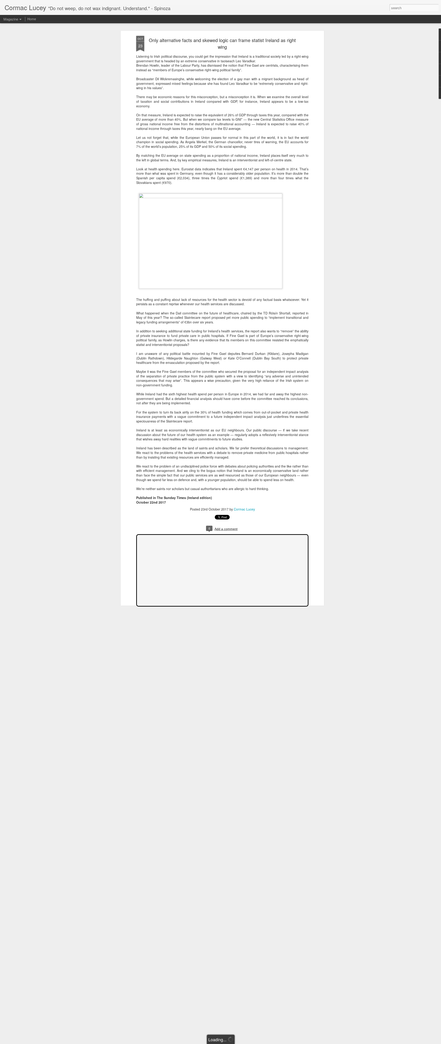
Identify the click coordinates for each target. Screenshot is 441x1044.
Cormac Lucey (244, 509)
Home (31, 19)
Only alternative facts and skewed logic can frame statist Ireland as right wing (222, 43)
